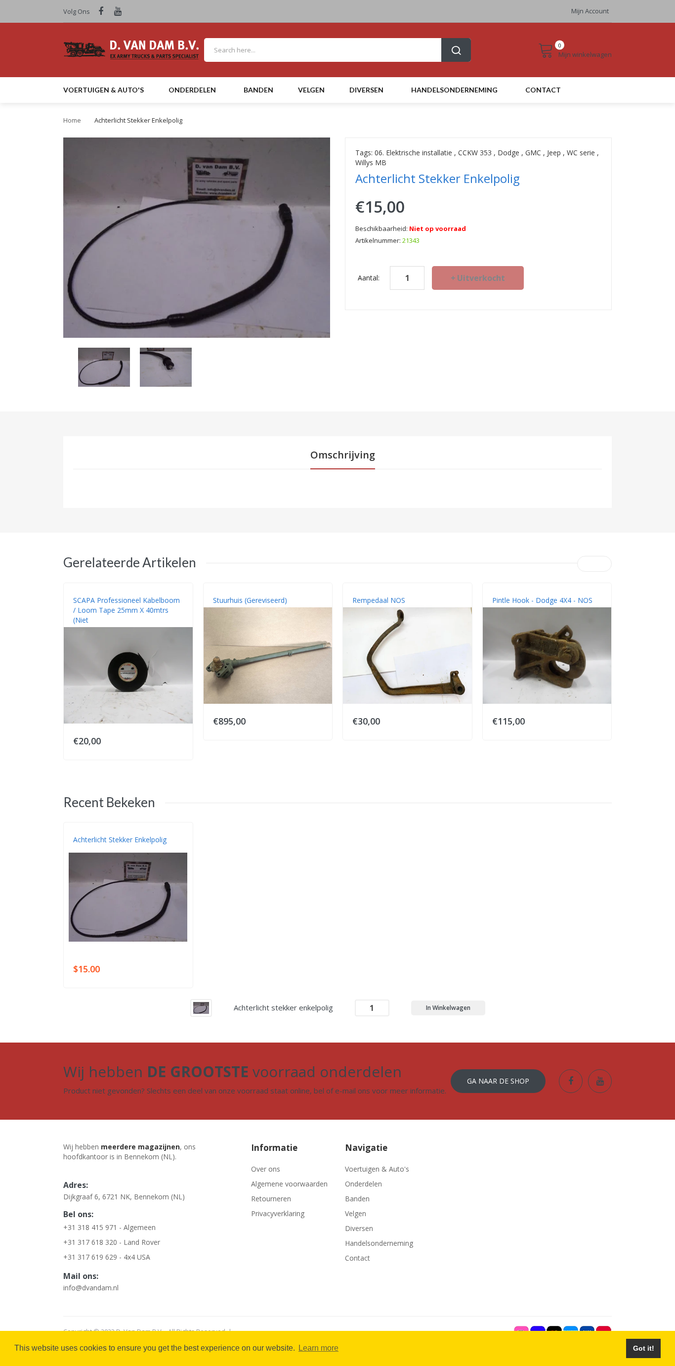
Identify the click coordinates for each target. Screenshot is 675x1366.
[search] (337, 50)
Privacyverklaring (277, 1213)
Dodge (508, 152)
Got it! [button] (643, 1348)
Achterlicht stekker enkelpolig (120, 839)
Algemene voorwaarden (289, 1183)
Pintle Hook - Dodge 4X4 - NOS (542, 600)
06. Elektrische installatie (413, 152)
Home (72, 120)
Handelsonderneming (379, 1243)
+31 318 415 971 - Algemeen (109, 1227)
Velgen (355, 1213)
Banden (357, 1198)
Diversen (359, 1228)
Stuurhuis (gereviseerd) (250, 600)
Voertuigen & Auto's (377, 1169)
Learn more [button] (318, 1348)
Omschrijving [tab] (342, 454)
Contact (357, 1258)
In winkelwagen (448, 1007)
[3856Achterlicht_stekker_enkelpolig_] (104, 366)
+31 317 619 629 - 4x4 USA (106, 1257)
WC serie (581, 152)
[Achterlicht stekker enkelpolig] (201, 1007)
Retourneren (271, 1198)
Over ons (265, 1169)
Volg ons (76, 11)
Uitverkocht (481, 278)
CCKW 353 (475, 152)
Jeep (554, 152)
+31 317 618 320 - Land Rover (111, 1242)
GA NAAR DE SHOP (498, 1081)
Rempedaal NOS (378, 600)
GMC (533, 152)
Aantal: (369, 277)
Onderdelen (363, 1183)
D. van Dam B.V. (96, 850)
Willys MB (370, 162)
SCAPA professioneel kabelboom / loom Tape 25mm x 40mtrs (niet (126, 610)
